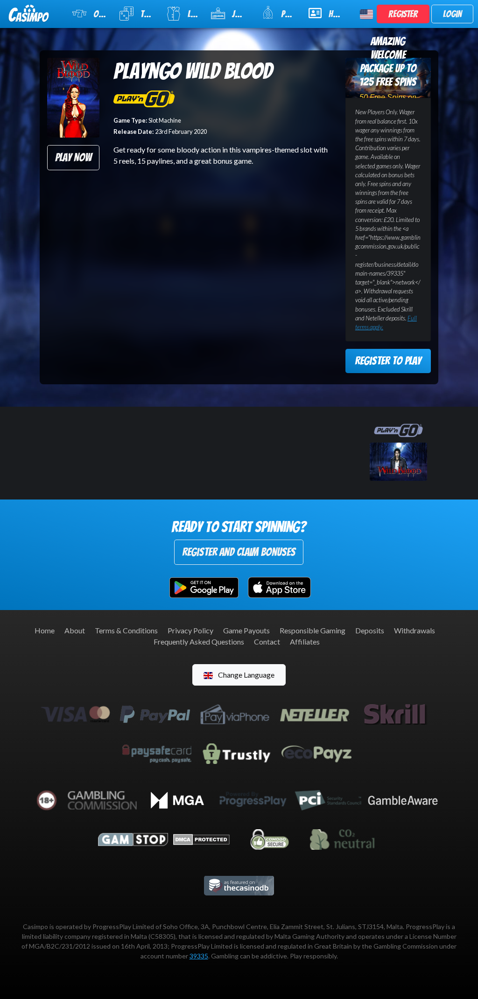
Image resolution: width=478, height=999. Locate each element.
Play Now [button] (73, 157)
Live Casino (193, 14)
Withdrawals (414, 630)
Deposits (369, 630)
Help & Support (339, 14)
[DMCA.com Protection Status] (201, 838)
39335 (199, 956)
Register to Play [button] (388, 361)
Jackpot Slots (241, 14)
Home (45, 630)
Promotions (288, 14)
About (74, 630)
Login (452, 14)
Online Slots (100, 14)
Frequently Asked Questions (199, 641)
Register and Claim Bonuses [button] (238, 552)
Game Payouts (246, 630)
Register (403, 14)
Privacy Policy (190, 630)
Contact (267, 641)
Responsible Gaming (312, 630)
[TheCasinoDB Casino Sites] (239, 884)
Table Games (147, 14)
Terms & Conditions (126, 630)
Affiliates (305, 641)
